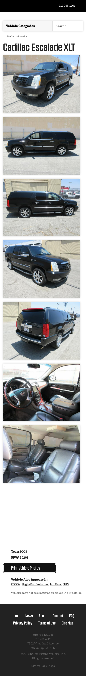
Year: (15, 551)
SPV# (15, 557)
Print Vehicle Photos (25, 567)
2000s (15, 584)
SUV (66, 584)
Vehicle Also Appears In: (29, 579)
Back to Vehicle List (17, 36)
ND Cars (56, 584)
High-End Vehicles (35, 584)
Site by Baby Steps (43, 665)
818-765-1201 (67, 5)
